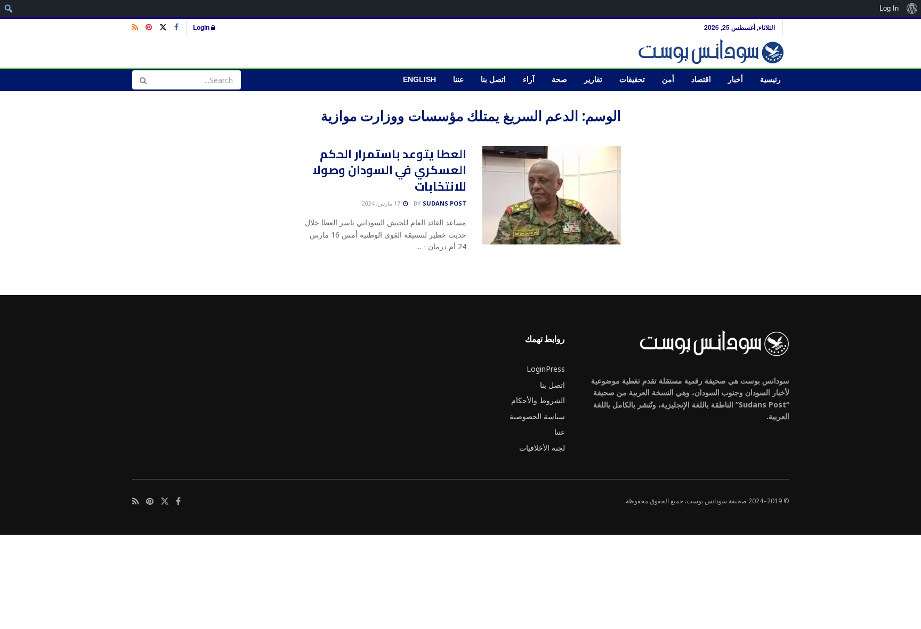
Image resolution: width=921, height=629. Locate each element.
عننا (458, 79)
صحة (559, 79)
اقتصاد (701, 79)
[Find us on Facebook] (176, 27)
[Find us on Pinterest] (149, 27)
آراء (529, 79)
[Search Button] (143, 79)
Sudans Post (444, 203)
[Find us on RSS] (135, 27)
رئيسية (770, 79)
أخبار (735, 79)
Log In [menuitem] (889, 8)
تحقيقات (632, 79)
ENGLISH (419, 79)
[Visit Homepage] (712, 52)
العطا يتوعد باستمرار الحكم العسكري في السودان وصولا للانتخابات (389, 170)
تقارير (593, 79)
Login (202, 27)
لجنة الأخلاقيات (542, 448)
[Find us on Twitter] (163, 27)
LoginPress (546, 369)
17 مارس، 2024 (381, 203)
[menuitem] (911, 8)
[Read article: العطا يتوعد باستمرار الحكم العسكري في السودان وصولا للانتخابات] (551, 195)
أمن (668, 79)
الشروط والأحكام (538, 400)
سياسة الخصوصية (537, 416)
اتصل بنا (493, 79)
